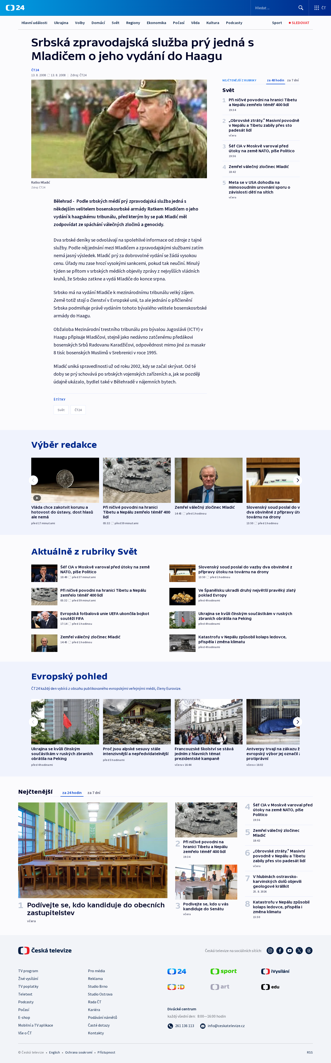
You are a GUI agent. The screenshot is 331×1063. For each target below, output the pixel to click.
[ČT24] (15, 8)
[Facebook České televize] (280, 950)
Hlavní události (34, 22)
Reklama (95, 978)
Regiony (133, 22)
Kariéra (94, 1009)
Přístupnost (106, 1052)
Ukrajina (61, 22)
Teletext (25, 994)
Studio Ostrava (100, 994)
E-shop (24, 1017)
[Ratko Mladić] (119, 129)
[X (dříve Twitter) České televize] (299, 950)
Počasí (178, 22)
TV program (28, 970)
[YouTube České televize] (289, 950)
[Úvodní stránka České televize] (45, 950)
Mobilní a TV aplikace (35, 1025)
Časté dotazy (99, 1025)
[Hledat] (301, 8)
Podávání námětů (102, 1017)
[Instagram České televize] (270, 950)
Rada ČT (95, 1001)
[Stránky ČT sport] (224, 971)
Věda (195, 22)
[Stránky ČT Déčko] (176, 986)
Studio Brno (98, 986)
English (54, 1052)
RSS (310, 1052)
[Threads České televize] (309, 950)
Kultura (212, 22)
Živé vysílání (28, 978)
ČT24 (35, 70)
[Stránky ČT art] (220, 986)
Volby (80, 22)
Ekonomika (156, 22)
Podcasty (234, 22)
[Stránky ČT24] (176, 971)
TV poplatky (28, 986)
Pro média (96, 970)
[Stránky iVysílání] (275, 971)
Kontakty (96, 1032)
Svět (115, 22)
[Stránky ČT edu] (270, 986)
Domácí (98, 22)
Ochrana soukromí (78, 1052)
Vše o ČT (25, 1032)
